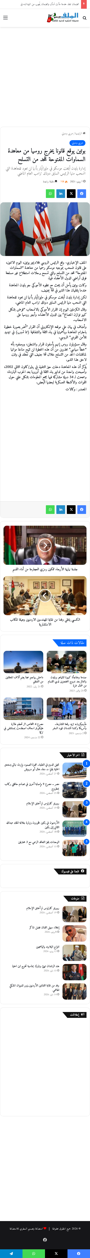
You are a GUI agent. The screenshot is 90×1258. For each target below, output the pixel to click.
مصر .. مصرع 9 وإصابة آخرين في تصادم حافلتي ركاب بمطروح (32, 786)
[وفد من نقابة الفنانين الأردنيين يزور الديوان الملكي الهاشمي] (74, 991)
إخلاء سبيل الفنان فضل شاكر (44, 927)
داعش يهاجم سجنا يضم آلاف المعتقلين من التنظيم (24, 679)
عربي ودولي (67, 133)
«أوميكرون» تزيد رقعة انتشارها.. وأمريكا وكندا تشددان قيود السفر (70, 726)
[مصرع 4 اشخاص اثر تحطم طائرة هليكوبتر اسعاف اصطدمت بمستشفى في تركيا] (23, 709)
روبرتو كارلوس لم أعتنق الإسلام (42, 803)
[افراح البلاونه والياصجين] (74, 953)
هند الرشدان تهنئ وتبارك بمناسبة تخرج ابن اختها (35, 966)
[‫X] (71, 193)
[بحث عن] (84, 19)
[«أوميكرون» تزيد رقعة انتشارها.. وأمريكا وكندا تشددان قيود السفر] (67, 709)
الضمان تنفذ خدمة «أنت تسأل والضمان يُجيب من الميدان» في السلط (46, 4)
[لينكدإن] (60, 193)
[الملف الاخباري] (61, 18)
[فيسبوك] (81, 193)
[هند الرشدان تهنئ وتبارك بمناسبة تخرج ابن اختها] (74, 972)
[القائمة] (5, 19)
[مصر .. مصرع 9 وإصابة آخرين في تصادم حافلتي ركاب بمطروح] (74, 790)
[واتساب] (50, 193)
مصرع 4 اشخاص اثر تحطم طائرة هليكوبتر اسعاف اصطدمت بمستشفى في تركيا (23, 728)
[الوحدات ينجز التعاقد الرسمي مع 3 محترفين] (74, 848)
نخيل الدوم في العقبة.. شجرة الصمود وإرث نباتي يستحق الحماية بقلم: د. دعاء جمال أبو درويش (31, 767)
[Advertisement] (45, 76)
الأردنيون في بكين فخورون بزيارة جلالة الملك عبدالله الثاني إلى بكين (32, 825)
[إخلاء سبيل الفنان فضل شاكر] (74, 933)
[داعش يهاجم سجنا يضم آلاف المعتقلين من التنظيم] (23, 662)
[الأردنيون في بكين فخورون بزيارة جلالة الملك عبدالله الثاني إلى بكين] (74, 829)
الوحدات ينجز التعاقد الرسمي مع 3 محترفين (38, 842)
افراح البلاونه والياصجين (47, 947)
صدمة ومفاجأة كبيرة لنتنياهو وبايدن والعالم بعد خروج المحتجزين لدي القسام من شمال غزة (67, 681)
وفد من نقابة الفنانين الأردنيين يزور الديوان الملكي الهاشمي (34, 988)
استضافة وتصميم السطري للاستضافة (26, 1228)
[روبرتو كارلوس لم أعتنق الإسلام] (74, 809)
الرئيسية (79, 133)
